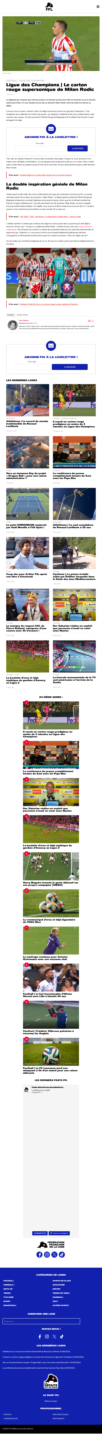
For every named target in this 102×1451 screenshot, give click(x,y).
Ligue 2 (17, 674)
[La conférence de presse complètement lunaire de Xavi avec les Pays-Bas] (74, 452)
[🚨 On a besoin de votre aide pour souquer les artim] (51, 1112)
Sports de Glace (62, 1281)
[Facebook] (89, 320)
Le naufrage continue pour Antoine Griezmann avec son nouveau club (45, 958)
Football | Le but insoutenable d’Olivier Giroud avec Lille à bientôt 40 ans (47, 995)
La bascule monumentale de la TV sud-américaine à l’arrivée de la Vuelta (74, 680)
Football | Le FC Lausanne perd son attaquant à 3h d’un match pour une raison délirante (50, 1070)
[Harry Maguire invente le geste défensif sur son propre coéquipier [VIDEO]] (51, 866)
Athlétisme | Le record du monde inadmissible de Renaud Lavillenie (27, 424)
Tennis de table (61, 1293)
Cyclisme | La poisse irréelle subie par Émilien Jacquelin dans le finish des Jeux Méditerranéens (74, 577)
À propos (10, 315)
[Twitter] (92, 320)
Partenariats (58, 1419)
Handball (58, 1297)
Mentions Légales (61, 1414)
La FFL (35, 323)
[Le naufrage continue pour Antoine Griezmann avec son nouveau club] (51, 941)
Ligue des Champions (32, 80)
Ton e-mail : (40, 143)
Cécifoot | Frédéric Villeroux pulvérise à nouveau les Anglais (48, 1032)
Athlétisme (10, 418)
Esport (56, 1289)
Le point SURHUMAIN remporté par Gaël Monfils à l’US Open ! (26, 526)
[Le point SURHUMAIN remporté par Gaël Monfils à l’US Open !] (27, 504)
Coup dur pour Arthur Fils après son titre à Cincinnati (26, 575)
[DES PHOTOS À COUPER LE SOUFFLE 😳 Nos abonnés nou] (51, 1179)
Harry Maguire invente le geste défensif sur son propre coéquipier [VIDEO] (50, 884)
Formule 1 (9, 1285)
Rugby (6, 1301)
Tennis (8, 522)
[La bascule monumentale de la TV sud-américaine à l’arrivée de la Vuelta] (74, 656)
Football (12, 80)
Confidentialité (10, 1419)
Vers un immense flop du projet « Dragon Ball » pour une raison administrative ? (26, 476)
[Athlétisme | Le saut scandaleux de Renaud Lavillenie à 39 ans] (74, 504)
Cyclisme (56, 571)
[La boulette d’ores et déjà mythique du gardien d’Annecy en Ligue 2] (27, 656)
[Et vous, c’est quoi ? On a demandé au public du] (51, 1213)
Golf (55, 1301)
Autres (8, 470)
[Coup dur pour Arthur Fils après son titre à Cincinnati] (27, 553)
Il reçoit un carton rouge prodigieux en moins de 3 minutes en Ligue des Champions (74, 424)
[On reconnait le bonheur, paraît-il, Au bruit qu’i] (51, 1145)
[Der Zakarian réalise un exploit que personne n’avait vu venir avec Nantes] (74, 605)
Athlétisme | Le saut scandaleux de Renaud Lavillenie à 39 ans (73, 526)
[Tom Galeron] (13, 325)
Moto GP (8, 1289)
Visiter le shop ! (51, 1401)
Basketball (10, 1305)
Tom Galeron (24, 320)
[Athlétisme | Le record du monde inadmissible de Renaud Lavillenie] (27, 400)
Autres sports (61, 1305)
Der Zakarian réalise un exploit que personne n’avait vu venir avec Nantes (72, 628)
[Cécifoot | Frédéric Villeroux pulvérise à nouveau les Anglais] (51, 1015)
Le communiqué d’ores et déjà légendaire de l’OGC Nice (49, 921)
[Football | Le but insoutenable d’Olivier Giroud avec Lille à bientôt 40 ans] (51, 978)
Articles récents (22, 315)
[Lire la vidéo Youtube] (51, 273)
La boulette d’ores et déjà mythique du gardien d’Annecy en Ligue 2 (25, 680)
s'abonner (77, 148)
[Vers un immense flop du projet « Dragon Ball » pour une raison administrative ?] (27, 452)
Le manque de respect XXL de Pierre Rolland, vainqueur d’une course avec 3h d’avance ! (26, 628)
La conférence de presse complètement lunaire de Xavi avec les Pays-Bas (72, 476)
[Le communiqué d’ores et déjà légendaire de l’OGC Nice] (51, 903)
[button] (98, 6)
